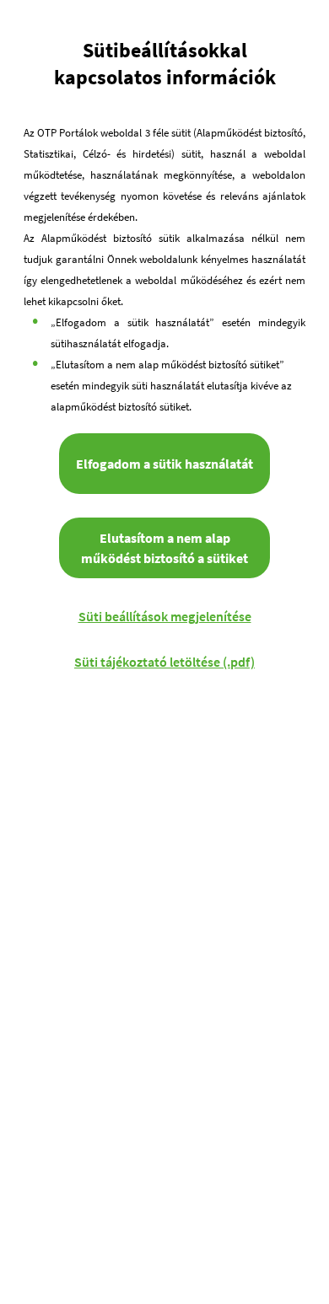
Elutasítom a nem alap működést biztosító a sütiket (164, 547)
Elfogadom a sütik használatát (164, 463)
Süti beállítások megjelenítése (164, 616)
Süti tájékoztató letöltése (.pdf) (164, 661)
